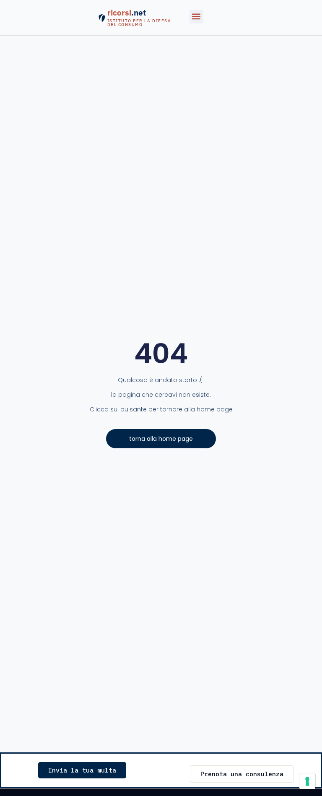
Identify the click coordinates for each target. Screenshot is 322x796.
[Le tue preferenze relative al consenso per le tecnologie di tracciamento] (307, 781)
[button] (196, 16)
